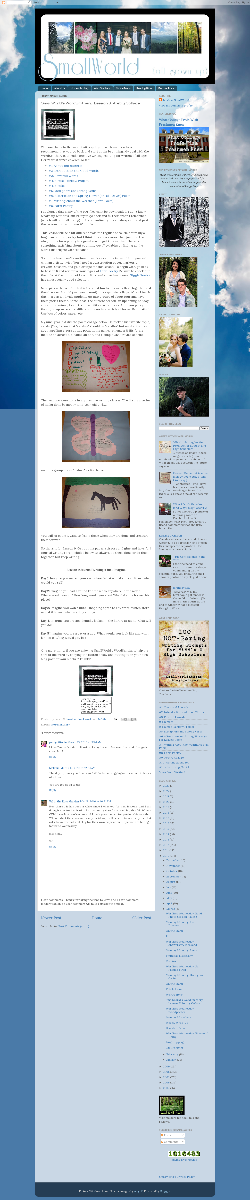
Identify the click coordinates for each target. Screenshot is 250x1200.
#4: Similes (57, 186)
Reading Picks (144, 88)
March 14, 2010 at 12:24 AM (77, 768)
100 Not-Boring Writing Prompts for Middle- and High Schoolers (189, 445)
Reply (52, 756)
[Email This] (122, 719)
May (169, 898)
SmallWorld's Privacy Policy (177, 1176)
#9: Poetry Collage (171, 757)
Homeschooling (79, 88)
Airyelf (138, 1191)
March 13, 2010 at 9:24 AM (85, 742)
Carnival (171, 961)
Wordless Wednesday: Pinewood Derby (187, 1035)
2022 (166, 791)
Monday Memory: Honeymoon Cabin (186, 976)
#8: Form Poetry (60, 206)
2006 (166, 1082)
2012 (166, 844)
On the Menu (123, 88)
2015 (166, 828)
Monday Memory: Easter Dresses (182, 923)
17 (167, 936)
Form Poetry (109, 271)
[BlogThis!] (125, 719)
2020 (166, 802)
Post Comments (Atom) (73, 926)
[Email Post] (115, 719)
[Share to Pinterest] (135, 719)
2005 (166, 1088)
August (171, 881)
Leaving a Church (170, 535)
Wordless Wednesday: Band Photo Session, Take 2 (184, 915)
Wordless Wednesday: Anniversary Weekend (181, 943)
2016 (166, 823)
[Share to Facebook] (132, 719)
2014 (166, 834)
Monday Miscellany (178, 1017)
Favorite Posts (166, 88)
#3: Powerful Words (63, 176)
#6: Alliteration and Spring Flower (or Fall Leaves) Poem (89, 196)
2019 (166, 807)
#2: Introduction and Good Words (74, 171)
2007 (166, 1077)
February (172, 1054)
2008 (166, 1071)
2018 (166, 812)
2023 (166, 785)
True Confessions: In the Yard (189, 558)
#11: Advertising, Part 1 (174, 767)
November (173, 865)
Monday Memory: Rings (181, 950)
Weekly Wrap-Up (177, 1022)
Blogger (165, 1191)
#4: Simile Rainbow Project (68, 181)
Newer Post (51, 917)
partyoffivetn (58, 742)
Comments (170, 1141)
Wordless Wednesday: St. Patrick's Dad (182, 968)
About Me (59, 88)
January (171, 1059)
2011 (166, 850)
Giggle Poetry (140, 275)
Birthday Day (181, 587)
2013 (166, 839)
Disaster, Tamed (176, 1028)
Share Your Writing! (172, 772)
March (171, 908)
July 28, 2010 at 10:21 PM (95, 801)
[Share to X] (128, 719)
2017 (166, 818)
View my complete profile (176, 105)
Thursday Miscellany (179, 955)
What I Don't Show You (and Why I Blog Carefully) (190, 506)
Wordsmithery (60, 724)
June (169, 892)
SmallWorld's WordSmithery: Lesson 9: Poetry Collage (185, 1001)
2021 (166, 796)
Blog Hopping (175, 1042)
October (172, 871)
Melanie (54, 768)
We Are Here (174, 994)
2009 (166, 1066)
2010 (166, 855)
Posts (167, 1135)
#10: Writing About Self (174, 762)
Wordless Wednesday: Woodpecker (180, 1010)
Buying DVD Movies (184, 1159)
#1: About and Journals (65, 166)
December (173, 860)
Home (44, 88)
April (169, 903)
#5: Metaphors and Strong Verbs (72, 191)
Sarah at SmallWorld (175, 100)
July (169, 887)
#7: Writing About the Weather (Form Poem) (81, 201)
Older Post (141, 917)
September (173, 876)
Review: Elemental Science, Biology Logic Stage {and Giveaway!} (190, 477)
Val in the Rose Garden (64, 801)
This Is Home (174, 989)
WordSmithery (102, 88)
